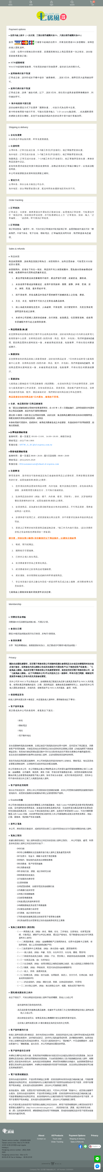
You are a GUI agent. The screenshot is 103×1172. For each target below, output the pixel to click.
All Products (57, 1136)
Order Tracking (57, 1142)
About (41, 1136)
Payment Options (77, 1136)
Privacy (94, 1136)
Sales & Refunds (77, 1142)
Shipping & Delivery (77, 1139)
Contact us (41, 1139)
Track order (57, 1139)
